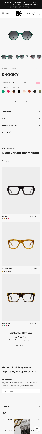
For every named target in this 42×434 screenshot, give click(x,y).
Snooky (12, 69)
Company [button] (6, 406)
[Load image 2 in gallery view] (21, 57)
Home (4, 69)
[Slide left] (2, 35)
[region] (21, 4)
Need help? (6, 132)
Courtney (6, 323)
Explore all (6, 161)
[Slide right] (39, 35)
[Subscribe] (37, 391)
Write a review (21, 346)
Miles (4, 216)
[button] (3, 13)
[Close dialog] (27, 420)
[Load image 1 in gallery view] (7, 57)
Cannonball (7, 269)
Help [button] (4, 413)
